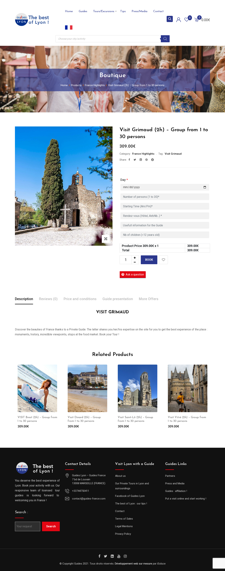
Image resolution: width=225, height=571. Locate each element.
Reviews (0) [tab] (48, 299)
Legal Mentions (124, 526)
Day (124, 180)
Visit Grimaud (173, 153)
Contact (158, 11)
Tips (123, 11)
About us (120, 475)
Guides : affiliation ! (176, 491)
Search (51, 526)
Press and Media (174, 483)
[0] (196, 19)
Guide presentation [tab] (117, 299)
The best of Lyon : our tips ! (131, 503)
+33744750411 (80, 490)
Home (69, 11)
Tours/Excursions (103, 11)
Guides (83, 11)
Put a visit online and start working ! (185, 498)
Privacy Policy (123, 533)
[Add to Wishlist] (163, 259)
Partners (170, 475)
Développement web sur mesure (133, 563)
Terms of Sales (124, 518)
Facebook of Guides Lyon (130, 496)
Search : (21, 512)
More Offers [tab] (148, 299)
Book (149, 259)
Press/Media (139, 11)
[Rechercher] (165, 38)
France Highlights (143, 153)
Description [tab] (24, 299)
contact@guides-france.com (88, 498)
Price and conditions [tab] (80, 299)
